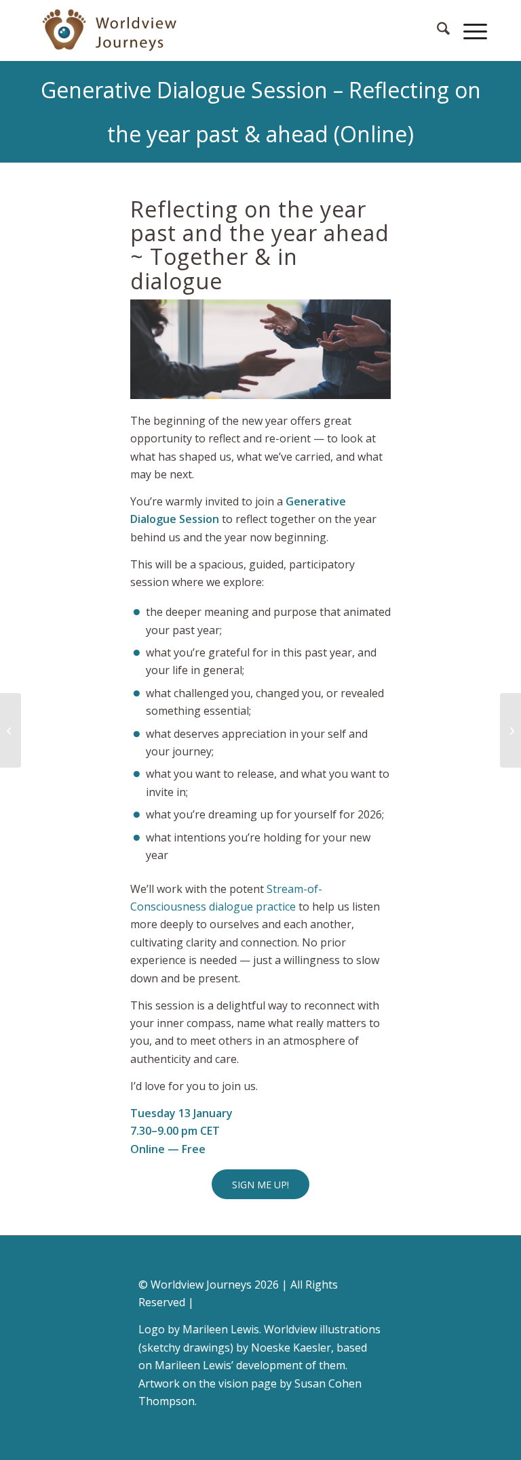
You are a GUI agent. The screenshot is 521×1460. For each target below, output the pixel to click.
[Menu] (468, 30)
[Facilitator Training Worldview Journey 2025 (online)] (10, 730)
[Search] (436, 30)
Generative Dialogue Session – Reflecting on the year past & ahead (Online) (261, 111)
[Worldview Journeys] (111, 30)
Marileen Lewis (220, 1329)
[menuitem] (436, 30)
